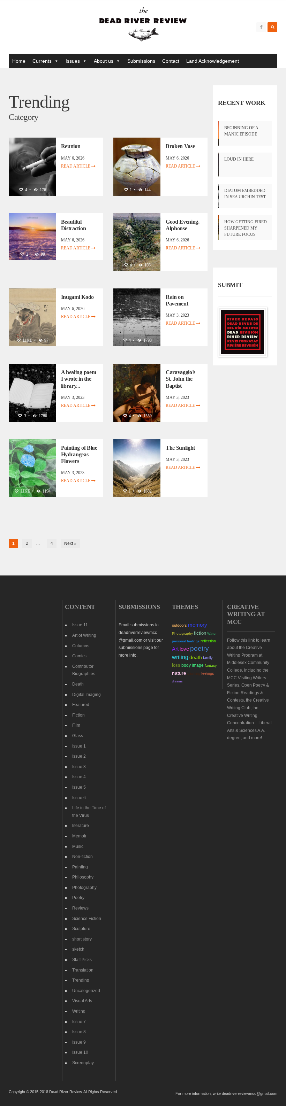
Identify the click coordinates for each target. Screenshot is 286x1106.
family (208, 658)
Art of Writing (84, 635)
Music (77, 846)
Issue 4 (79, 776)
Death (78, 684)
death (195, 657)
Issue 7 (79, 1021)
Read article (76, 166)
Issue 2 (79, 756)
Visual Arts (82, 1000)
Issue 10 (80, 1052)
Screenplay (83, 1062)
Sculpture (81, 928)
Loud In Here (239, 159)
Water (212, 633)
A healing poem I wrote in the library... (78, 378)
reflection (208, 641)
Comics (79, 655)
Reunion (71, 146)
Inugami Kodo (77, 297)
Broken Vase (180, 146)
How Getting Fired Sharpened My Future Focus (245, 228)
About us (103, 61)
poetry (199, 648)
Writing (78, 1011)
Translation (82, 970)
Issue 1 (79, 746)
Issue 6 (79, 797)
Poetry (78, 897)
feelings (207, 673)
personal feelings (186, 641)
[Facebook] (261, 27)
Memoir (79, 836)
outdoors (179, 625)
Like (27, 340)
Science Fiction (86, 918)
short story (82, 939)
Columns (80, 645)
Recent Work (241, 102)
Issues (73, 61)
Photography (84, 887)
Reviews (80, 908)
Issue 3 (79, 766)
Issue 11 (80, 624)
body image (192, 665)
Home (18, 61)
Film (76, 725)
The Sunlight (180, 448)
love (184, 649)
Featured (80, 704)
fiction (200, 633)
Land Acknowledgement (212, 61)
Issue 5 (79, 787)
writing (180, 657)
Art (175, 649)
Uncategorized (86, 990)
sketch (78, 949)
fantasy (211, 665)
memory (197, 625)
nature (179, 673)
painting (193, 673)
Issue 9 (79, 1042)
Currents (42, 61)
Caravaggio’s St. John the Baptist (180, 378)
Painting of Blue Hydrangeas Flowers (79, 454)
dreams (177, 681)
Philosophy (82, 877)
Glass (77, 735)
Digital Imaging (86, 694)
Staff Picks (82, 959)
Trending (80, 980)
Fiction (78, 715)
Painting (80, 867)
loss (176, 665)
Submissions (141, 61)
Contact (170, 61)
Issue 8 (79, 1031)
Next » (70, 543)
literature (80, 825)
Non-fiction (82, 856)
